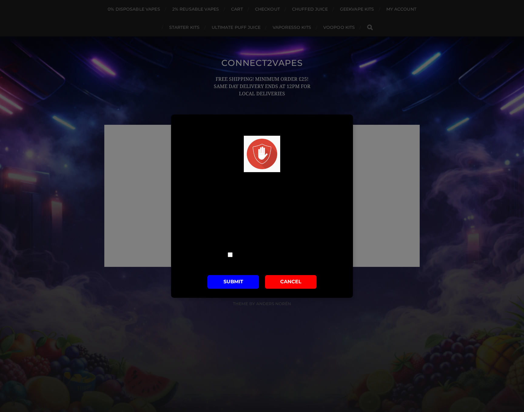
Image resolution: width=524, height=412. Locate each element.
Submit (233, 281)
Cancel (290, 281)
